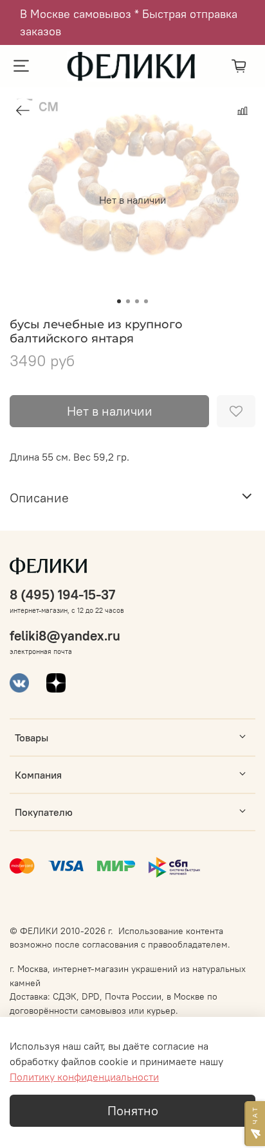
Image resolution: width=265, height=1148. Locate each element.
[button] (254, 1123)
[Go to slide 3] (137, 301)
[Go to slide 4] (146, 301)
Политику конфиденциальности (84, 1076)
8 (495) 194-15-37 (62, 594)
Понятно (132, 1110)
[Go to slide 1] (119, 301)
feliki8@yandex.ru (65, 635)
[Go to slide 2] (128, 301)
